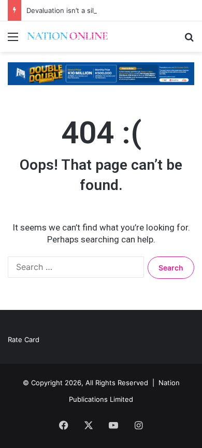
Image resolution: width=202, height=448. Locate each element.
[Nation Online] (67, 37)
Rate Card (23, 339)
